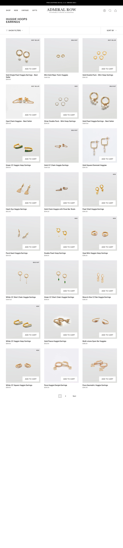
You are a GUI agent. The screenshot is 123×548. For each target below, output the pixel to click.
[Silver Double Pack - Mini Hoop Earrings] (61, 101)
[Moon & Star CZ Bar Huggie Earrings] (100, 277)
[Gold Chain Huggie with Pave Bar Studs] (61, 189)
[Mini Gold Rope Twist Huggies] (61, 55)
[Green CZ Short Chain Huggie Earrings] (61, 277)
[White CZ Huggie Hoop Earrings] (23, 321)
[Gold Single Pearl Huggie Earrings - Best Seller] (23, 55)
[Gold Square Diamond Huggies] (100, 145)
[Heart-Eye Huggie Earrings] (23, 189)
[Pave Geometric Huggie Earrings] (100, 365)
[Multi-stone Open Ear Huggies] (100, 321)
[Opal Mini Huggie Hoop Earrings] (100, 233)
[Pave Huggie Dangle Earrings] (61, 365)
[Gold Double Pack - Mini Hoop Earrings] (100, 55)
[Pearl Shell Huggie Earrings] (100, 189)
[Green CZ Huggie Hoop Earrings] (23, 145)
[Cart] (115, 11)
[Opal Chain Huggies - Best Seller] (23, 101)
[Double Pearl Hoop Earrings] (61, 233)
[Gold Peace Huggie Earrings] (61, 321)
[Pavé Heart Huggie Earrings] (23, 233)
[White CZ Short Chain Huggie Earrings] (23, 277)
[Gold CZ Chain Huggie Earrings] (61, 145)
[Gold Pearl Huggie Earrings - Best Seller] (100, 101)
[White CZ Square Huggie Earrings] (23, 365)
